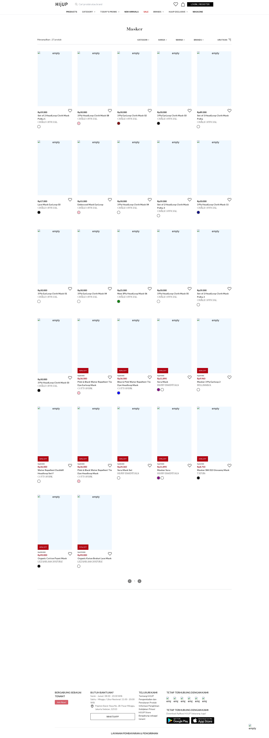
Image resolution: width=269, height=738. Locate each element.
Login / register (200, 4)
